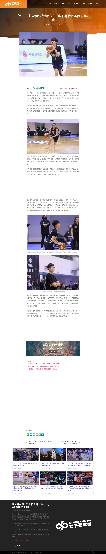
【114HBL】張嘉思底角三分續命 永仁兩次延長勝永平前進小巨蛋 (80, 464)
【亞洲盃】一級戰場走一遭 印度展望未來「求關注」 (42, 369)
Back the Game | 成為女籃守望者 (20, 540)
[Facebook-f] (13, 546)
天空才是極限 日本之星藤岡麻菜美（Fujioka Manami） (43, 366)
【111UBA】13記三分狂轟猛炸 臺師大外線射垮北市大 (43, 363)
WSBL (69, 4)
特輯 (97, 4)
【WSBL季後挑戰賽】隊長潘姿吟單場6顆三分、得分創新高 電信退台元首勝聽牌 (25, 488)
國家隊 (63, 4)
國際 (84, 4)
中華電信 (30, 430)
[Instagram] (16, 546)
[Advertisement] (53, 81)
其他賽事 (90, 4)
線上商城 (48, 4)
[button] (104, 4)
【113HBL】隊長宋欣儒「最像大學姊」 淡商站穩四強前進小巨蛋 (52, 488)
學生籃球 (76, 4)
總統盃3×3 (56, 4)
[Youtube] (20, 546)
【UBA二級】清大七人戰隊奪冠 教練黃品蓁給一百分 (25, 464)
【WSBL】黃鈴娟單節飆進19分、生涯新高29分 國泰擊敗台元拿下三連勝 (80, 488)
